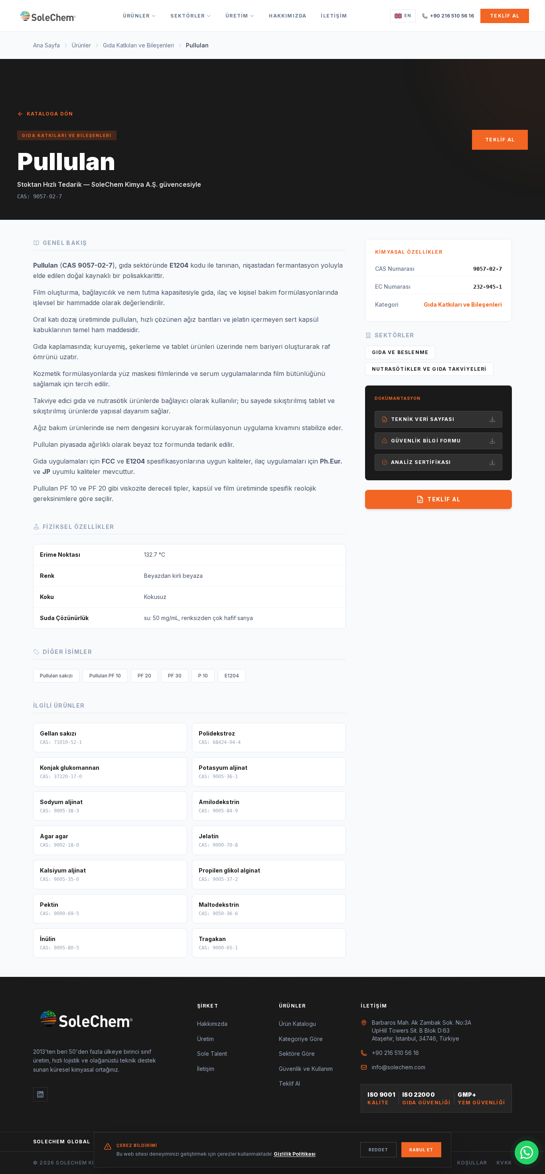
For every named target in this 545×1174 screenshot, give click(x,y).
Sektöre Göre (297, 1053)
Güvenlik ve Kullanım (306, 1068)
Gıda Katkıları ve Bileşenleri (138, 45)
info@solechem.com (398, 1067)
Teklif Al (504, 16)
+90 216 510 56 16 (452, 16)
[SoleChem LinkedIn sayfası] (40, 1094)
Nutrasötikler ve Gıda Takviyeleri (429, 369)
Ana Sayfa (46, 45)
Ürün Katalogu (297, 1023)
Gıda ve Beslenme (400, 352)
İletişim (334, 16)
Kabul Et (421, 1149)
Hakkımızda (287, 16)
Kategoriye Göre (301, 1038)
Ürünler (136, 16)
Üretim (236, 16)
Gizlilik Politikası (295, 1154)
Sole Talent (212, 1053)
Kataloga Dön (50, 114)
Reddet (378, 1149)
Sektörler (187, 16)
